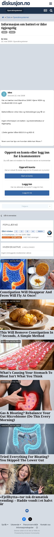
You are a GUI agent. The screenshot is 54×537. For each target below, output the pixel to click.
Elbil (28, 235)
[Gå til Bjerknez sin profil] (49, 233)
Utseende (15, 524)
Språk (4, 524)
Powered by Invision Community (27, 533)
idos (5, 39)
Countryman (9, 235)
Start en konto (27, 176)
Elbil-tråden (7, 231)
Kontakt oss (45, 524)
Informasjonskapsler (25, 527)
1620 (40, 231)
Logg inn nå (27, 193)
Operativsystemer (20, 41)
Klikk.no (37, 531)
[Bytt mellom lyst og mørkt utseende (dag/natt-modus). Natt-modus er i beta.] (37, 527)
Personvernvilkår (30, 524)
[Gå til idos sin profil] (4, 94)
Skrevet (16, 95)
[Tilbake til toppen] (27, 511)
